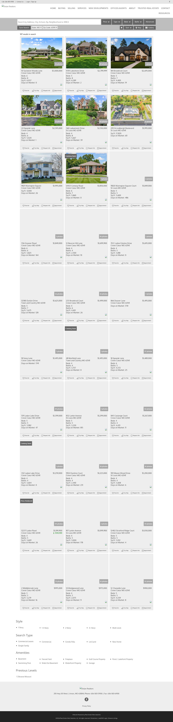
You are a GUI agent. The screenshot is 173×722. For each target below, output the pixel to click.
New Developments (98, 8)
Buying (61, 8)
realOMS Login (103, 718)
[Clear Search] (121, 28)
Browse (24, 676)
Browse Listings (112, 718)
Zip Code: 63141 (49, 27)
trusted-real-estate (148, 8)
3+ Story (92, 628)
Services (82, 8)
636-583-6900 (113, 693)
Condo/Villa (70, 642)
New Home (116, 642)
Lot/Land (92, 642)
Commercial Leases (25, 641)
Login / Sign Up (31, 2)
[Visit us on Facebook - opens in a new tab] (169, 1)
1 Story (20, 627)
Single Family (23, 646)
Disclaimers (94, 718)
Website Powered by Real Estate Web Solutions (86, 715)
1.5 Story (45, 628)
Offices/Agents (119, 8)
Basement (22, 659)
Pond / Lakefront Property (122, 659)
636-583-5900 (9, 2)
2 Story (68, 628)
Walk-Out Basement (50, 663)
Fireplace (68, 659)
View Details (42, 53)
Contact (165, 8)
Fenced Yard (47, 659)
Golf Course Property (97, 659)
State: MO (36, 27)
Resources (164, 13)
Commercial (46, 642)
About (132, 8)
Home (53, 8)
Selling (71, 8)
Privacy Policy (86, 706)
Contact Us (20, 2)
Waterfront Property (73, 663)
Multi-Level (116, 628)
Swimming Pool (24, 663)
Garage (92, 663)
